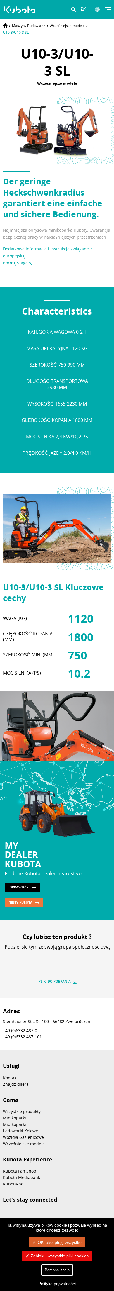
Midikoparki (14, 1124)
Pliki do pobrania (55, 981)
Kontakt (10, 1077)
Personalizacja (57, 1270)
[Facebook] (41, 957)
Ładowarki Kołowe (20, 1131)
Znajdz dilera (16, 1084)
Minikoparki (14, 1118)
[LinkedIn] (51, 957)
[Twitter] (62, 957)
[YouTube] (21, 1214)
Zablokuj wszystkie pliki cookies (60, 1255)
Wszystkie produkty (22, 1111)
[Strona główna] (5, 25)
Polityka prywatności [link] (57, 1283)
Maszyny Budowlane (28, 25)
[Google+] (72, 957)
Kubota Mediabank (21, 1177)
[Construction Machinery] (20, 10)
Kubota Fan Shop (19, 1171)
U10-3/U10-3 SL (16, 32)
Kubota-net (14, 1184)
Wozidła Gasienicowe (23, 1137)
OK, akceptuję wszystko (60, 1242)
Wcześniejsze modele (67, 25)
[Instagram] (50, 1214)
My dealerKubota (23, 854)
